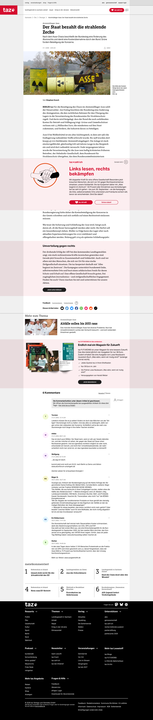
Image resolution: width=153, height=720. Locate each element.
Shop (27, 691)
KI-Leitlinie (123, 703)
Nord (27, 637)
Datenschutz (92, 706)
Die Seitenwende (84, 624)
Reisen (27, 684)
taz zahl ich (109, 624)
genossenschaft (111, 620)
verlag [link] (27, 3)
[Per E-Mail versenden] (62, 308)
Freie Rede (29, 667)
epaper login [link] (122, 3)
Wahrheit (28, 640)
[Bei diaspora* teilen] (86, 308)
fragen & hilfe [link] (52, 3)
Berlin (27, 634)
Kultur (27, 627)
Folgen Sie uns (108, 605)
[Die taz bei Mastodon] (116, 605)
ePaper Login (57, 691)
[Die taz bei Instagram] (126, 605)
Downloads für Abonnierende (63, 694)
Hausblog (82, 620)
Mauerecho (29, 664)
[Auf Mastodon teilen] (67, 308)
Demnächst (82, 654)
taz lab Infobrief (58, 664)
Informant (82, 706)
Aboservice (56, 687)
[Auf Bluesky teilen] (71, 308)
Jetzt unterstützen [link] (54, 290)
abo (106, 617)
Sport (27, 630)
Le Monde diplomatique (114, 661)
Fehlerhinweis (68, 303)
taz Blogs (108, 654)
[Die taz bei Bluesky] (121, 605)
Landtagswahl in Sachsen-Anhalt (62, 618)
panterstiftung (110, 630)
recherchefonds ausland (114, 627)
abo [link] (103, 3)
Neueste (101, 393)
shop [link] (44, 3)
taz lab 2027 (82, 667)
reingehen (29, 670)
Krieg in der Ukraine (59, 627)
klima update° (30, 660)
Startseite (28, 17)
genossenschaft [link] (111, 3)
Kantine (28, 688)
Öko (35, 17)
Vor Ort (81, 657)
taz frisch (55, 657)
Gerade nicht (118, 162)
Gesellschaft (30, 624)
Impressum (101, 706)
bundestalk (29, 654)
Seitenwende (116, 706)
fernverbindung (31, 657)
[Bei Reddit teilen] (91, 308)
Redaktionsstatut (94, 703)
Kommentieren (57, 303)
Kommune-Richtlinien (109, 703)
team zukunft (57, 654)
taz (31, 604)
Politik (27, 617)
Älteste (108, 393)
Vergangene (83, 664)
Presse (80, 630)
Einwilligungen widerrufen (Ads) (90, 710)
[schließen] (126, 162)
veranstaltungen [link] (36, 3)
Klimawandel (56, 630)
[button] (127, 10)
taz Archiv (108, 664)
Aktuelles (81, 617)
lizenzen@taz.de (40, 706)
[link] (37, 10)
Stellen (80, 627)
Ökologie (42, 17)
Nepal (54, 624)
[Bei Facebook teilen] (76, 308)
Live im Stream (84, 660)
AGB (108, 706)
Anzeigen (28, 694)
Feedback (55, 684)
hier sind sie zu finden (67, 405)
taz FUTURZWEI (111, 658)
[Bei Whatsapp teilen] (81, 308)
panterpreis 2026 (111, 634)
